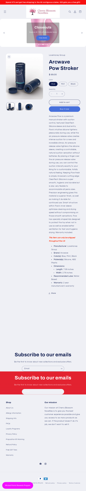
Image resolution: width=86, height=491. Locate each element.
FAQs (8, 423)
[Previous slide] (4, 33)
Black (73, 84)
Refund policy (50, 483)
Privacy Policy (11, 434)
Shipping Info (11, 418)
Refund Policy (11, 444)
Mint (63, 84)
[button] (5, 11)
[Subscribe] (61, 368)
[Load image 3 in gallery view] (29, 107)
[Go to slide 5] (47, 44)
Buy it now (64, 109)
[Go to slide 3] (43, 44)
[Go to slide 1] (39, 44)
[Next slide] (82, 33)
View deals (43, 38)
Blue (53, 84)
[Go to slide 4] (45, 44)
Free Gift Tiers (11, 450)
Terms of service (74, 483)
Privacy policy (62, 483)
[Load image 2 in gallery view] (20, 107)
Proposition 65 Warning (15, 439)
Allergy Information (13, 413)
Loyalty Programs (13, 429)
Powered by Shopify (36, 483)
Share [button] (53, 293)
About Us (9, 408)
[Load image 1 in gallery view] (10, 107)
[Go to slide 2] (41, 44)
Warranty (9, 455)
